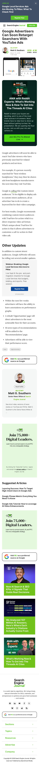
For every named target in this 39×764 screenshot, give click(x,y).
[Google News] (10, 703)
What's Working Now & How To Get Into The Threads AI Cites (18, 661)
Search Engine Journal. (22, 758)
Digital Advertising (15, 349)
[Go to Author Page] (5, 50)
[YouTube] (19, 703)
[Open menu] (4, 25)
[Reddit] (22, 708)
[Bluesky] (12, 708)
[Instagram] (17, 708)
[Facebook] (24, 703)
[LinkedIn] (15, 703)
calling (14, 191)
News (5, 349)
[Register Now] (19, 573)
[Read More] (19, 607)
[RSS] (27, 708)
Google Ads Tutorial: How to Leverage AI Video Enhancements (19, 505)
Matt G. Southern (17, 50)
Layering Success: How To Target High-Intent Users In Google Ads (17, 489)
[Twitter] (29, 703)
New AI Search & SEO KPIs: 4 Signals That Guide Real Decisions (17, 589)
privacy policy (21, 469)
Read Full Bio (19, 386)
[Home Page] (16, 25)
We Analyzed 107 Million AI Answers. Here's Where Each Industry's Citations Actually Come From (17, 625)
